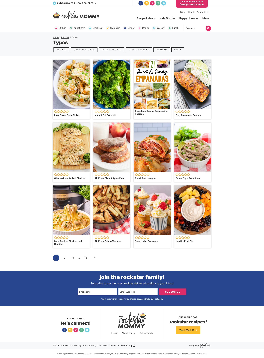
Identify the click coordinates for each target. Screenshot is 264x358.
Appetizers (79, 28)
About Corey (128, 333)
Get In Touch (146, 333)
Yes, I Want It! (186, 330)
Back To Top (126, 345)
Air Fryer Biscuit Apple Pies (109, 178)
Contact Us (202, 12)
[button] (55, 111)
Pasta (177, 50)
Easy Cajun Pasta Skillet (66, 115)
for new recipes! (75, 3)
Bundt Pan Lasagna (145, 178)
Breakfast (98, 28)
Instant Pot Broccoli (105, 115)
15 (85, 257)
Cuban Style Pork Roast (188, 178)
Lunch (175, 28)
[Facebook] (140, 3)
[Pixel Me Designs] (205, 345)
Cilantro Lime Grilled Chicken (69, 178)
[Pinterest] (152, 3)
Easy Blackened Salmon (188, 115)
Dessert (160, 28)
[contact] (163, 3)
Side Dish (115, 28)
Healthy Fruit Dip (184, 241)
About (191, 12)
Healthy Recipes (139, 50)
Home (114, 333)
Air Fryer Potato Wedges (108, 241)
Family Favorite (111, 50)
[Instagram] (146, 3)
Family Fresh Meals (192, 4)
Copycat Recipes (84, 50)
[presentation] (71, 84)
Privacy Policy (89, 345)
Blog (182, 12)
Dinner (131, 28)
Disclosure (102, 345)
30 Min (62, 28)
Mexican (161, 50)
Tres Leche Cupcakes (146, 241)
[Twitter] (158, 3)
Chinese (61, 50)
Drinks (145, 28)
